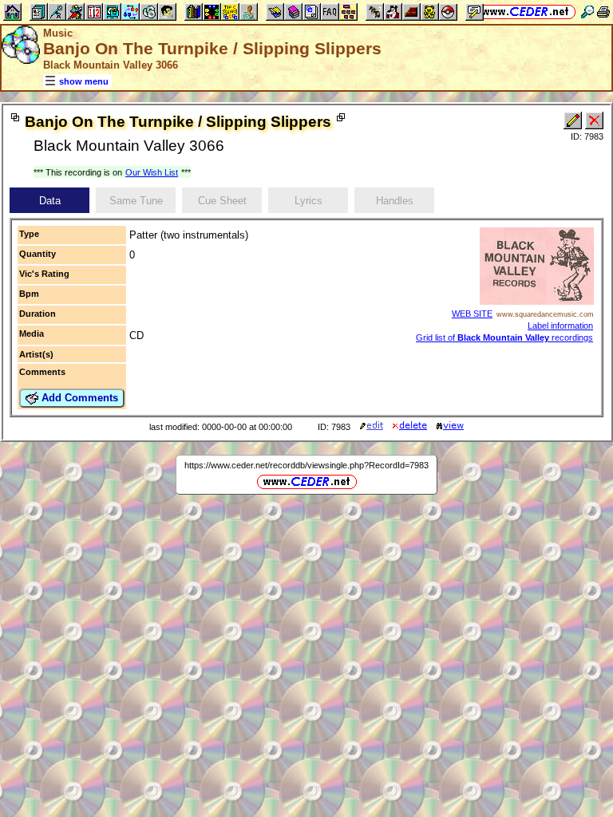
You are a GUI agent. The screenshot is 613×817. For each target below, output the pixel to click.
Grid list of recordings (504, 337)
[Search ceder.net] (587, 12)
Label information (560, 325)
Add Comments (78, 398)
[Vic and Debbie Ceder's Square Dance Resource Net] (525, 12)
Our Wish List (151, 172)
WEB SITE (472, 313)
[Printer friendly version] (603, 12)
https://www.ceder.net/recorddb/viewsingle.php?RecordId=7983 (306, 465)
